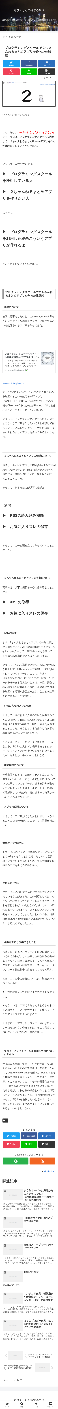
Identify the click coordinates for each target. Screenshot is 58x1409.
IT (6, 1120)
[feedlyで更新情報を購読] (15, 1161)
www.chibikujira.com (13, 383)
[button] (52, 708)
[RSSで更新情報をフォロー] (42, 1161)
